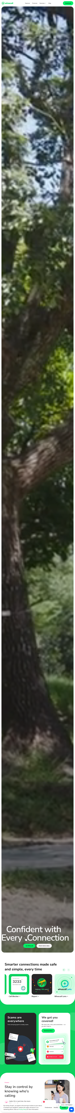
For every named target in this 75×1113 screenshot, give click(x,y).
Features (27, 3)
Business (42, 3)
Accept (64, 1107)
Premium (34, 3)
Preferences (48, 1107)
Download (68, 3)
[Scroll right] (68, 970)
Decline (56, 1107)
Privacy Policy (22, 1109)
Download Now (48, 1031)
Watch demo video (44, 946)
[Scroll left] (64, 970)
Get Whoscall (29, 946)
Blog (49, 3)
